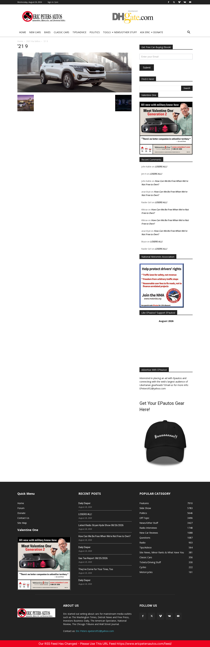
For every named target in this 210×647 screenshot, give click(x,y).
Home (22, 32)
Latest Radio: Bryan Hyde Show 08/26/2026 (101, 525)
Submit (146, 67)
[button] (189, 32)
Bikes (47, 32)
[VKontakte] (169, 616)
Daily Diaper (84, 503)
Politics (95, 32)
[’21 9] (74, 91)
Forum (20, 508)
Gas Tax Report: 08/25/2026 (93, 558)
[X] (151, 616)
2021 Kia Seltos (33, 41)
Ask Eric (145, 32)
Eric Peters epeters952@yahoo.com (95, 631)
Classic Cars (61, 32)
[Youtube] (178, 616)
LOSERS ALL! (161, 166)
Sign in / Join (53, 2)
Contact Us (23, 518)
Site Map (22, 522)
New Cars (35, 32)
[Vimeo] (160, 616)
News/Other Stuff (125, 32)
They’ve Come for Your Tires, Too (95, 569)
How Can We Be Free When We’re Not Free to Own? (104, 536)
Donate (158, 32)
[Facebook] (142, 616)
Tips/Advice (79, 32)
